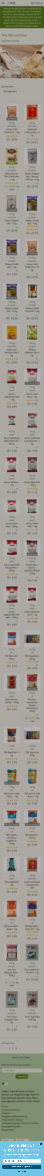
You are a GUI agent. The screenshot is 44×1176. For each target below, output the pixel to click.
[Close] (40, 1144)
